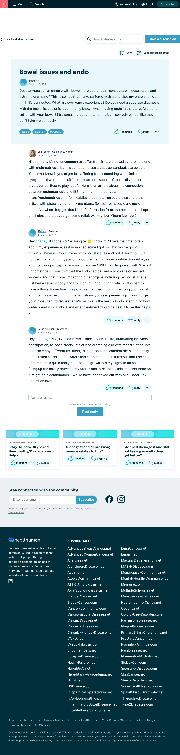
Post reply (90, 411)
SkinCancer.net (133, 674)
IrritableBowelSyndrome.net (89, 710)
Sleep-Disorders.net (137, 680)
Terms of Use (16, 512)
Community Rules (20, 725)
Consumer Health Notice (83, 720)
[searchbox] (118, 39)
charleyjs (33, 80)
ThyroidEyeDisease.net (139, 698)
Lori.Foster (44, 151)
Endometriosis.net (82, 650)
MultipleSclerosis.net (137, 590)
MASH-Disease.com (137, 566)
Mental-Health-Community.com (146, 578)
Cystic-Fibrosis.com (83, 644)
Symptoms (56, 132)
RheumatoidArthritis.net (140, 656)
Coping (25, 132)
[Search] (89, 39)
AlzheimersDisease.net (86, 566)
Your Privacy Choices (116, 720)
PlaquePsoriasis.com (137, 626)
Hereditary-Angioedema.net (90, 674)
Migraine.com (132, 584)
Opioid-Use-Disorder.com (141, 614)
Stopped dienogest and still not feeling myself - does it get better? (146, 451)
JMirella (42, 231)
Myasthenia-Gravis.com (140, 596)
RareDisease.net (134, 650)
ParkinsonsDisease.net (139, 620)
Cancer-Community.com (87, 608)
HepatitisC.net (79, 668)
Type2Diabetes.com (137, 704)
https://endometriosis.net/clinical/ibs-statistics (65, 198)
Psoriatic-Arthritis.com (139, 644)
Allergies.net (77, 560)
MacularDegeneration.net (141, 560)
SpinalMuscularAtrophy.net (142, 692)
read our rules (85, 404)
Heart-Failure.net (81, 662)
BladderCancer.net (82, 596)
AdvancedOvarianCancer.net (90, 554)
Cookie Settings (144, 720)
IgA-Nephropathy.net (84, 698)
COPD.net (75, 638)
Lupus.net (129, 554)
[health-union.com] (24, 541)
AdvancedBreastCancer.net (89, 548)
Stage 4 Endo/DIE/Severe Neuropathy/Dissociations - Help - (31, 451)
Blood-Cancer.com (82, 602)
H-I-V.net (75, 680)
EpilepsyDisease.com (84, 656)
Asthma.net (77, 572)
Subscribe (167, 4)
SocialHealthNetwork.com (141, 686)
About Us (14, 720)
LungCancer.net (133, 548)
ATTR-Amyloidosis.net (85, 584)
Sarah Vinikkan (46, 328)
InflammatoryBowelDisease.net (92, 704)
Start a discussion (162, 39)
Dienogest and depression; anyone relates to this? (88, 449)
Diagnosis (39, 132)
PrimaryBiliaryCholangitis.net (144, 632)
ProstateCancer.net (136, 638)
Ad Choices (42, 725)
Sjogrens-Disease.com (139, 668)
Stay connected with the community (43, 490)
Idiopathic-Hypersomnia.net (90, 692)
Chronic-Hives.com (83, 626)
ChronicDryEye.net (82, 620)
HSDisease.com (80, 686)
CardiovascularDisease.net (89, 614)
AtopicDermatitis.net (84, 578)
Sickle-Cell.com (133, 662)
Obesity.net (130, 608)
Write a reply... (42, 397)
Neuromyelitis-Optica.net (141, 602)
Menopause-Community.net (143, 572)
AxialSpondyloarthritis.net (88, 590)
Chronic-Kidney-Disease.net (90, 632)
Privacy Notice (83, 508)
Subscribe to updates (156, 52)
